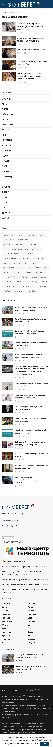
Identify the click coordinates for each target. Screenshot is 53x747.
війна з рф (41, 258)
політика (7, 282)
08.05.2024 (22, 82)
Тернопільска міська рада (15, 244)
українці (6, 291)
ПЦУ (41, 235)
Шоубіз (6, 218)
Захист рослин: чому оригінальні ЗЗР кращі (21, 579)
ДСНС (5, 235)
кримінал (19, 272)
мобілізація (40, 272)
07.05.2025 (22, 33)
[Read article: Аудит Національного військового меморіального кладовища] (7, 357)
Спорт (5, 192)
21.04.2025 (22, 53)
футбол (32, 291)
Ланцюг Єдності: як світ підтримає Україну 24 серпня (30, 419)
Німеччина (30, 235)
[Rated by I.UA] (8, 538)
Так (44, 744)
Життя (5, 130)
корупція (7, 272)
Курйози (6, 151)
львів (28, 272)
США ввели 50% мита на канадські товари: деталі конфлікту (30, 443)
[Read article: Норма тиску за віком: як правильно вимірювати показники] (7, 397)
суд (34, 286)
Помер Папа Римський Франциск (31, 49)
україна (42, 286)
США (12, 240)
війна (30, 254)
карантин (22, 268)
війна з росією (26, 258)
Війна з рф (7, 114)
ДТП (14, 235)
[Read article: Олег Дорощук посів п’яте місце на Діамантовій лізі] (7, 322)
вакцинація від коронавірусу (16, 249)
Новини (6, 161)
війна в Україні (9, 258)
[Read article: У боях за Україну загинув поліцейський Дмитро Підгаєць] (7, 409)
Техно (5, 202)
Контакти (17, 690)
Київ (4, 135)
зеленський (8, 268)
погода (34, 277)
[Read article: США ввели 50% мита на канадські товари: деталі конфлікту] (7, 444)
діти (25, 263)
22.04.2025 (22, 44)
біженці (33, 244)
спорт (15, 286)
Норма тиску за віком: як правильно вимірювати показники (30, 396)
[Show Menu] (3, 4)
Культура (7, 145)
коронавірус (41, 268)
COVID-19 (6, 99)
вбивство (36, 249)
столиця (25, 286)
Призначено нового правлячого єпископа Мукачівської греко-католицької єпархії (30, 76)
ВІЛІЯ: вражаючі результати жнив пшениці (21, 584)
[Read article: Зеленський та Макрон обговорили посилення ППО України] (7, 333)
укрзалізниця (20, 291)
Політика (7, 171)
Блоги (5, 109)
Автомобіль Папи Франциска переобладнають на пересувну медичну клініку (30, 26)
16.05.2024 (22, 68)
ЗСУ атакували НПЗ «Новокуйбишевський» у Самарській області (30, 480)
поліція (18, 282)
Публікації (7, 177)
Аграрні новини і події (15, 561)
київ (31, 268)
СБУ (5, 240)
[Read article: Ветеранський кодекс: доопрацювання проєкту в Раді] (7, 386)
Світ (4, 182)
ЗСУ (20, 235)
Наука (5, 156)
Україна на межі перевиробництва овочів (20, 567)
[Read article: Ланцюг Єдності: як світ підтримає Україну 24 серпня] (7, 421)
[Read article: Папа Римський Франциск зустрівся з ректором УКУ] (9, 65)
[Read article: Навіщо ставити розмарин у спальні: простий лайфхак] (7, 345)
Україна (6, 213)
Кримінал (7, 140)
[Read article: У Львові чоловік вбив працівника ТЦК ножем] (7, 456)
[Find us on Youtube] (17, 525)
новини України (10, 277)
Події (4, 166)
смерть (6, 286)
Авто (4, 104)
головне (7, 263)
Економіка (7, 125)
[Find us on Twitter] (7, 525)
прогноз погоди (31, 282)
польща (44, 277)
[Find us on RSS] (39, 690)
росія (44, 282)
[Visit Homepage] (23, 4)
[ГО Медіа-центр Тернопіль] (26, 548)
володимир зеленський (14, 254)
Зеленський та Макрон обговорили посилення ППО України (30, 332)
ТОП (4, 208)
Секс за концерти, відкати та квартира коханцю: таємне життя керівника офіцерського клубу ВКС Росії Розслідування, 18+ (32, 370)
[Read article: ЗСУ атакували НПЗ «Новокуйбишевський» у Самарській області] (7, 480)
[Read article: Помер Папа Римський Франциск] (9, 53)
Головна (5, 12)
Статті (5, 197)
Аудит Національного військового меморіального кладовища (30, 355)
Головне (6, 120)
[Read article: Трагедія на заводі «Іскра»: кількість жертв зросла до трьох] (7, 310)
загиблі (34, 263)
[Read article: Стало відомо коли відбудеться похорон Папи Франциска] (9, 41)
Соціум (6, 187)
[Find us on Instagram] (12, 525)
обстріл (24, 277)
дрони (17, 263)
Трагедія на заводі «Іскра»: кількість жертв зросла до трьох (31, 308)
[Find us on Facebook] (2, 525)
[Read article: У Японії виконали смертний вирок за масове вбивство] (7, 468)
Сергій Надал (23, 240)
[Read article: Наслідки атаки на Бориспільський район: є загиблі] (7, 433)
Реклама (5, 690)
